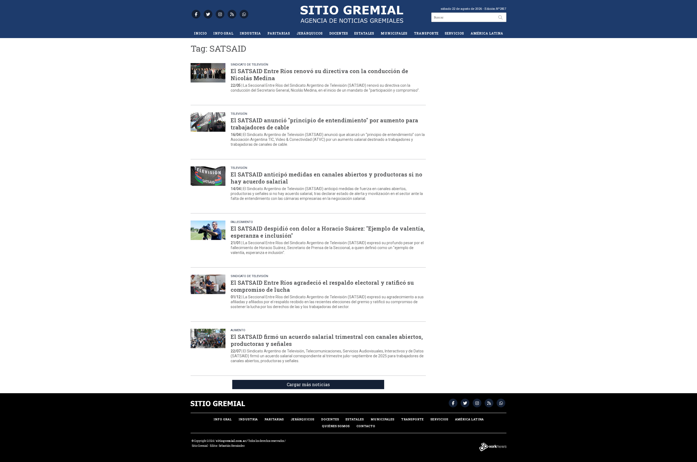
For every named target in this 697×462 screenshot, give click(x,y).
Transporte (426, 33)
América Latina (486, 33)
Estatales (364, 33)
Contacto (365, 426)
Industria (250, 33)
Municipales (394, 33)
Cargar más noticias (308, 384)
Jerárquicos (309, 33)
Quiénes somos (336, 426)
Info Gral (223, 33)
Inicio (200, 33)
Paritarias (278, 33)
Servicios (454, 33)
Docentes (338, 33)
